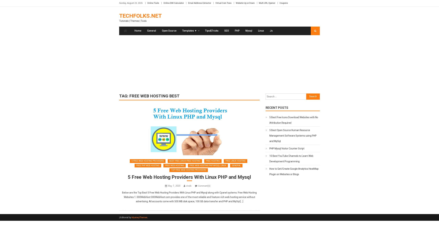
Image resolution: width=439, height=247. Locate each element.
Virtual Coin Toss (223, 3)
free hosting (213, 161)
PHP (237, 30)
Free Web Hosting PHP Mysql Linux (208, 165)
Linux (261, 30)
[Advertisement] (219, 64)
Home (137, 30)
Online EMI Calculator (173, 3)
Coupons (284, 3)
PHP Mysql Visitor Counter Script (286, 148)
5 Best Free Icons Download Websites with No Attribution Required (293, 120)
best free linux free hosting (184, 161)
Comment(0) (204, 186)
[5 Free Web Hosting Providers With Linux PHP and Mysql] (189, 130)
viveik (189, 186)
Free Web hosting (174, 165)
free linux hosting (236, 161)
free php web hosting (147, 165)
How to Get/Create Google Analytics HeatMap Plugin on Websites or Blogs (294, 171)
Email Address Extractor (199, 3)
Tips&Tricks (211, 30)
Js (271, 30)
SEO (226, 30)
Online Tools (153, 3)
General (151, 30)
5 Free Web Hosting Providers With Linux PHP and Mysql (189, 177)
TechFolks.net (140, 16)
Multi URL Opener (267, 3)
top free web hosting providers (188, 170)
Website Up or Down (245, 3)
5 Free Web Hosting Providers (148, 161)
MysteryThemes (139, 217)
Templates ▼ (189, 30)
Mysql (248, 30)
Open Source (169, 30)
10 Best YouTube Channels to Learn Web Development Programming (291, 159)
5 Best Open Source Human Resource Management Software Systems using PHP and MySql (293, 136)
